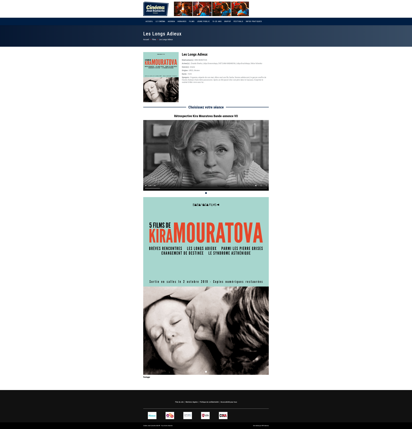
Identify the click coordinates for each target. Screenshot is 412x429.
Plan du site (179, 402)
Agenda (171, 21)
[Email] (158, 381)
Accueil (149, 21)
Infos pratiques (254, 21)
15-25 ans (217, 21)
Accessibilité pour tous (229, 402)
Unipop (227, 21)
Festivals (238, 21)
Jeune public (203, 21)
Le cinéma (160, 21)
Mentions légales (192, 402)
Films (192, 21)
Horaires (182, 21)
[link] (255, 8)
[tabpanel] (206, 151)
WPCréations (265, 425)
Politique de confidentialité (209, 402)
